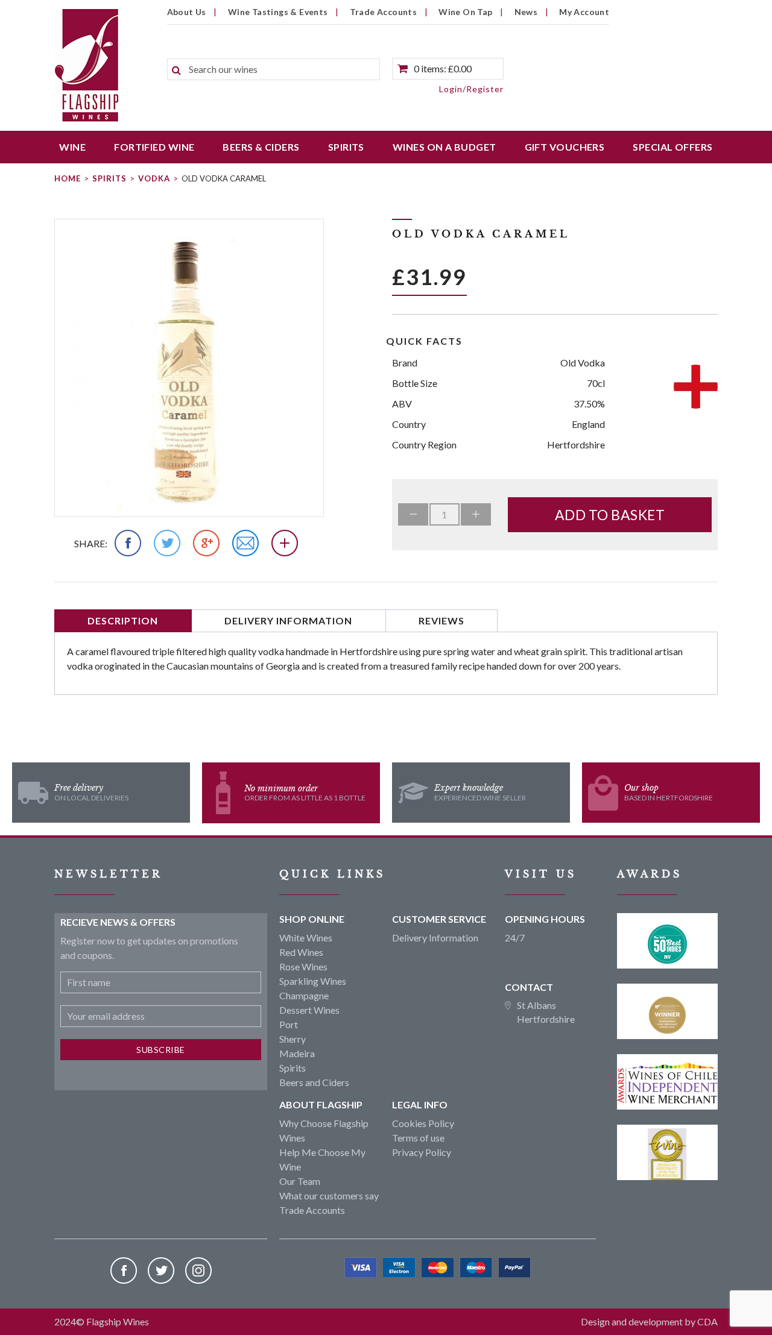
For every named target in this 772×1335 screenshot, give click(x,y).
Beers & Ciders (261, 146)
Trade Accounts (383, 12)
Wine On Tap (465, 12)
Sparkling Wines (312, 981)
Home (67, 178)
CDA (707, 1321)
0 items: (443, 68)
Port (288, 1024)
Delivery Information (288, 620)
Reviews (441, 620)
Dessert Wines (309, 1010)
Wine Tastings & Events (278, 12)
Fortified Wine (154, 146)
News (526, 12)
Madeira (297, 1053)
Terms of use (418, 1137)
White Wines (305, 937)
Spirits (346, 146)
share (89, 543)
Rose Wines (303, 966)
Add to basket (610, 514)
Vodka (154, 178)
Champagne (304, 995)
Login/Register (471, 89)
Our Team (299, 1181)
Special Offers (672, 146)
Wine (72, 146)
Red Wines (301, 952)
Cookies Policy (423, 1123)
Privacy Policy (421, 1152)
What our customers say (329, 1195)
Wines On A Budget (444, 146)
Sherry (292, 1038)
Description (122, 620)
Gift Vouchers (565, 146)
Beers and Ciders (314, 1082)
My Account (584, 12)
